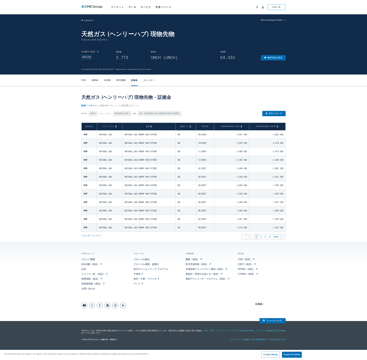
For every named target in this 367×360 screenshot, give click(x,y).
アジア (137, 284)
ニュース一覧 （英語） (93, 274)
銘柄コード (184, 126)
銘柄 (134, 113)
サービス (146, 7)
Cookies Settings (270, 355)
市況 (83, 80)
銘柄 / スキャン (89, 106)
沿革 (83, 269)
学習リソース (163, 7)
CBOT (212, 331)
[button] (273, 57)
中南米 (137, 274)
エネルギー (89, 20)
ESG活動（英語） (90, 264)
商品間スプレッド (130, 106)
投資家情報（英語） (91, 284)
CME (206, 331)
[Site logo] (91, 7)
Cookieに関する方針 (277, 340)
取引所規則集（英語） (197, 264)
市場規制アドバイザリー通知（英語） (205, 269)
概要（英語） (192, 259)
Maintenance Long (230, 126)
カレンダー (149, 80)
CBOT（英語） (245, 264)
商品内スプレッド (109, 106)
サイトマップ (235, 340)
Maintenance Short (266, 126)
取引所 (84, 113)
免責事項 (246, 340)
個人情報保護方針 (259, 340)
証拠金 (134, 80)
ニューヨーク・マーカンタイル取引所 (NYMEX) (235, 331)
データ (132, 7)
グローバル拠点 (142, 259)
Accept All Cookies (292, 355)
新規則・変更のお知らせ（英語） (203, 274)
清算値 (95, 80)
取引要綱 (120, 80)
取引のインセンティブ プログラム (151, 269)
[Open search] (257, 7)
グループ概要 (88, 259)
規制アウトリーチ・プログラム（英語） (206, 279)
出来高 (107, 80)
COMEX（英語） (246, 274)
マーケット (117, 7)
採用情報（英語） (90, 279)
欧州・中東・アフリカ (145, 279)
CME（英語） (245, 259)
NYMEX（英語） (246, 269)
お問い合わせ (88, 288)
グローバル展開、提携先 (146, 264)
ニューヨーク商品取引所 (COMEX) (270, 331)
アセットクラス (105, 113)
